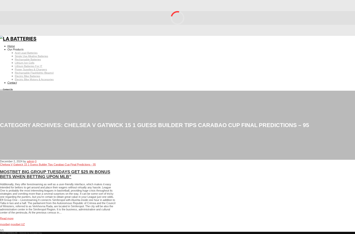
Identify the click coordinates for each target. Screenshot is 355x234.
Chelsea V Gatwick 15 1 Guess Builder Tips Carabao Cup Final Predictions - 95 (48, 164)
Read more (6, 218)
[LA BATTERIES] (18, 38)
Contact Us (8, 89)
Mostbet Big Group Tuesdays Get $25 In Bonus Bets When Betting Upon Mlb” (55, 174)
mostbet (5, 224)
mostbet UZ (18, 224)
